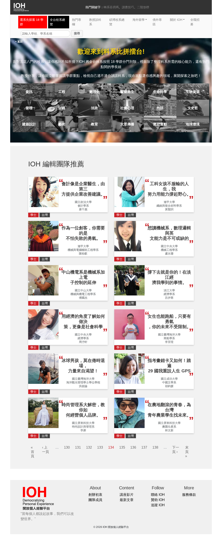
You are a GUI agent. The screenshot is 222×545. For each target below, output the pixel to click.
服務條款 (189, 494)
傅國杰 (83, 297)
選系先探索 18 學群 (31, 22)
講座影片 (127, 494)
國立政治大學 (83, 202)
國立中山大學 (83, 290)
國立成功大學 (169, 378)
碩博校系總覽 (116, 22)
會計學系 (83, 205)
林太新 (169, 430)
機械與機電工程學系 (83, 294)
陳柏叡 (83, 253)
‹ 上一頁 (45, 450)
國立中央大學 (169, 246)
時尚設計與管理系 (83, 426)
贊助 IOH (158, 500)
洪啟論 (83, 386)
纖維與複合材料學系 (169, 205)
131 (78, 447)
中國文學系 (169, 382)
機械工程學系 (169, 249)
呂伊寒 (169, 297)
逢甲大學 (169, 202)
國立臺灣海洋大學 (169, 334)
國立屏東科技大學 (83, 423)
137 (144, 447)
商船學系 (169, 338)
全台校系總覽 (57, 22)
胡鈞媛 (169, 386)
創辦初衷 (95, 494)
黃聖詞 (169, 209)
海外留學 (138, 19)
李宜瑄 (169, 342)
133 (100, 447)
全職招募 (194, 22)
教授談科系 (95, 22)
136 (133, 447)
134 (111, 447)
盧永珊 (169, 253)
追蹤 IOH (158, 505)
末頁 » (187, 452)
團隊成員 (95, 500)
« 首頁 (32, 452)
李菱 (83, 430)
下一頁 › (175, 450)
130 (67, 447)
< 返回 (19, 41)
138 (155, 447)
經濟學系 (169, 294)
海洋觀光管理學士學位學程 (83, 382)
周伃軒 (83, 342)
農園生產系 (169, 426)
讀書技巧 (128, 7)
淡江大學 (169, 290)
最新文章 (127, 500)
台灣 (45, 215)
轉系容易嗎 (111, 7)
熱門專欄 (76, 22)
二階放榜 (143, 7)
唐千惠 (83, 209)
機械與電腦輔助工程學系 (83, 249)
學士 (33, 215)
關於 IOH (176, 19)
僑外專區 (157, 22)
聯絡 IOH (158, 494)
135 (122, 447)
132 (89, 447)
